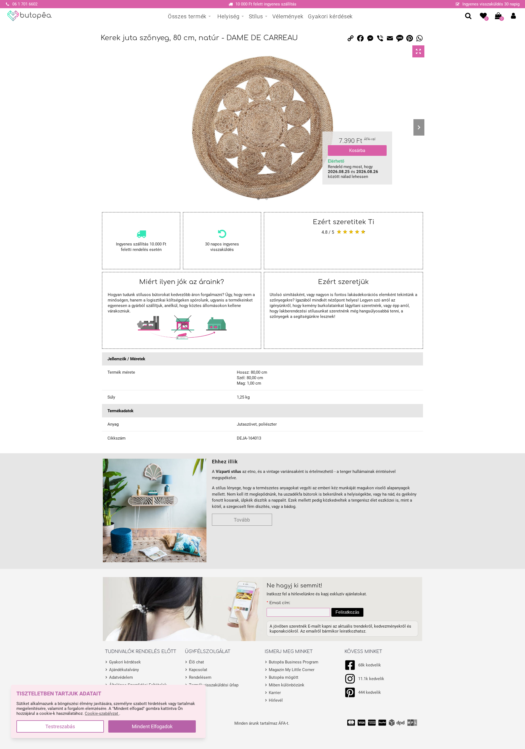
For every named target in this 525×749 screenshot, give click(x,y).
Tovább (242, 520)
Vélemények (288, 16)
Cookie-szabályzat (102, 713)
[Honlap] (29, 15)
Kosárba (357, 150)
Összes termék (187, 16)
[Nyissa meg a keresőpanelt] (468, 15)
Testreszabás (60, 726)
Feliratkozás (347, 612)
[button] (513, 15)
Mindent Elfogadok (152, 726)
